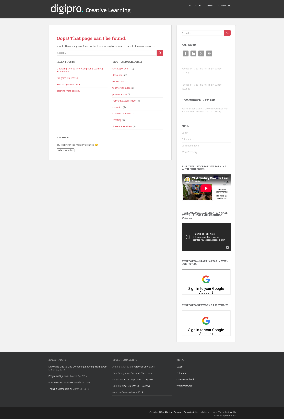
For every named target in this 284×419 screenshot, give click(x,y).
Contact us (224, 5)
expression (118, 81)
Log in (185, 132)
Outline (193, 5)
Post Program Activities (69, 84)
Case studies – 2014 (132, 392)
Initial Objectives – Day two (138, 379)
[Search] (160, 53)
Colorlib (232, 412)
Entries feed (188, 139)
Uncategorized (120, 68)
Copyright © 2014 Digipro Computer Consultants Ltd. (174, 412)
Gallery (209, 5)
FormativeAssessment (124, 100)
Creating (116, 119)
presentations (119, 94)
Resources (118, 75)
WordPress (230, 415)
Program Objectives (67, 77)
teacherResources (122, 87)
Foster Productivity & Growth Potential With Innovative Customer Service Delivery (205, 110)
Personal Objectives (144, 366)
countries (117, 107)
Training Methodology (68, 90)
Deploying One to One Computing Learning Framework (80, 70)
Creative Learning (121, 113)
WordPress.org (189, 152)
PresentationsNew (122, 126)
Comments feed (190, 145)
